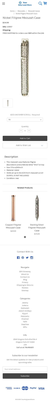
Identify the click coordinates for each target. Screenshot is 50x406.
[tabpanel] (13, 213)
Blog (25, 280)
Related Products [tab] (25, 188)
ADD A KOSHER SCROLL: (25, 115)
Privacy (25, 282)
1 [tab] (25, 237)
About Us (25, 274)
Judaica (25, 305)
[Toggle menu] (3, 3)
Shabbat (25, 319)
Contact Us (25, 277)
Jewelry (25, 303)
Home (12, 11)
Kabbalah (25, 308)
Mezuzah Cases (34, 11)
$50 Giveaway (25, 271)
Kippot (25, 313)
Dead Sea (25, 324)
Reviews (25, 288)
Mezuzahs (21, 11)
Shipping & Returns (25, 285)
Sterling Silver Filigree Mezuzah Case (37, 228)
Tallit (25, 322)
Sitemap (25, 290)
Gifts (25, 327)
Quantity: (25, 126)
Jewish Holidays (25, 311)
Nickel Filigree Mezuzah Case (26, 14)
